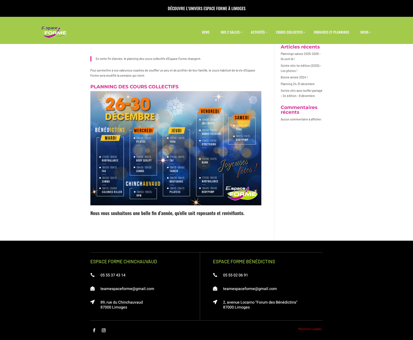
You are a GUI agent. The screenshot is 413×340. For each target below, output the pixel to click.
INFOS (364, 32)
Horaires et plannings (331, 32)
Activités (258, 32)
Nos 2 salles (230, 32)
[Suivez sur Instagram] (104, 330)
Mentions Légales (310, 329)
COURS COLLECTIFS (289, 32)
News (206, 32)
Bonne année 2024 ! (294, 77)
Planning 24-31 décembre (298, 84)
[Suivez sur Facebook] (94, 330)
